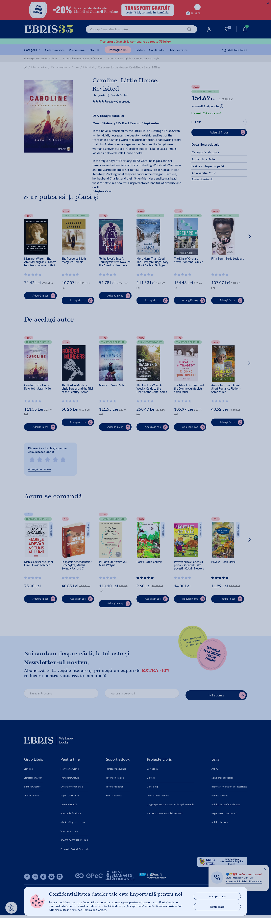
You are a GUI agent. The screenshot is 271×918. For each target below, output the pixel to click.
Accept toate (217, 896)
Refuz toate (217, 906)
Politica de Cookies (94, 909)
